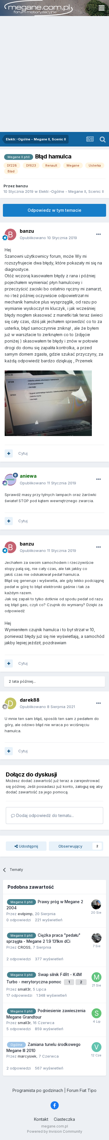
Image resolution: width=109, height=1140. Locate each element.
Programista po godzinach (37, 1090)
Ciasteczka (64, 1119)
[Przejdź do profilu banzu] (10, 234)
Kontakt (41, 1119)
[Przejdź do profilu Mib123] (96, 977)
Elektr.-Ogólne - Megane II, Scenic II (71, 191)
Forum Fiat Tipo (82, 1090)
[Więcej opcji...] (98, 234)
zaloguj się (85, 786)
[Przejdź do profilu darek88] (10, 703)
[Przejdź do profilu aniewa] (10, 480)
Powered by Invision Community (54, 1131)
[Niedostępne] (48, 402)
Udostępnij (28, 846)
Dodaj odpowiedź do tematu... (44, 815)
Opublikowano (48, 237)
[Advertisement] (54, 74)
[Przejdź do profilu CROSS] (96, 938)
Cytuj (23, 453)
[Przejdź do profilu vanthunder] (96, 1047)
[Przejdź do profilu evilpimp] (96, 904)
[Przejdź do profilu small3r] (96, 1013)
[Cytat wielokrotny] (9, 453)
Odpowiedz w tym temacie (54, 210)
